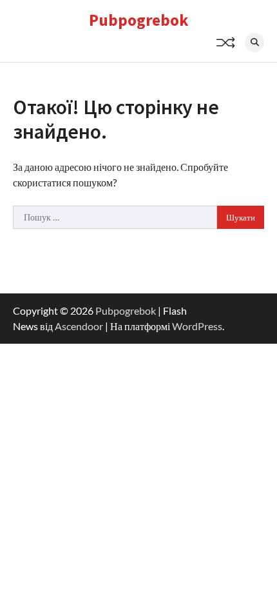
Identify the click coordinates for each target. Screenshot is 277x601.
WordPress (197, 326)
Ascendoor (79, 326)
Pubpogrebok (138, 20)
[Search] (254, 42)
